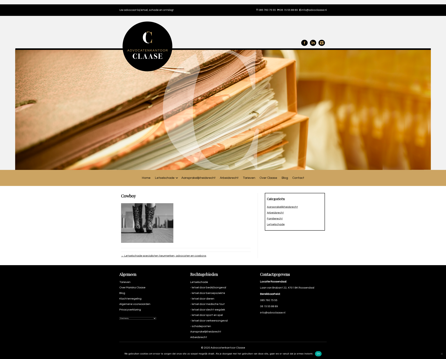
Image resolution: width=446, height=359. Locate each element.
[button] (177, 178)
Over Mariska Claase (132, 287)
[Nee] (441, 354)
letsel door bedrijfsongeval (209, 287)
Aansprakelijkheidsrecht (198, 178)
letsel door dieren (203, 298)
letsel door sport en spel (207, 315)
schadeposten (201, 326)
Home (146, 178)
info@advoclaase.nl (314, 10)
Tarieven (249, 178)
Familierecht (275, 218)
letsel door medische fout (208, 304)
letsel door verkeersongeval (210, 320)
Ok (318, 353)
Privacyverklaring (130, 309)
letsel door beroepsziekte (208, 293)
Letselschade (165, 178)
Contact (298, 178)
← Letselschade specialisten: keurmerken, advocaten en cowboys (163, 255)
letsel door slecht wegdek (208, 309)
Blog (285, 178)
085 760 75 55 (267, 10)
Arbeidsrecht (229, 178)
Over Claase (268, 178)
